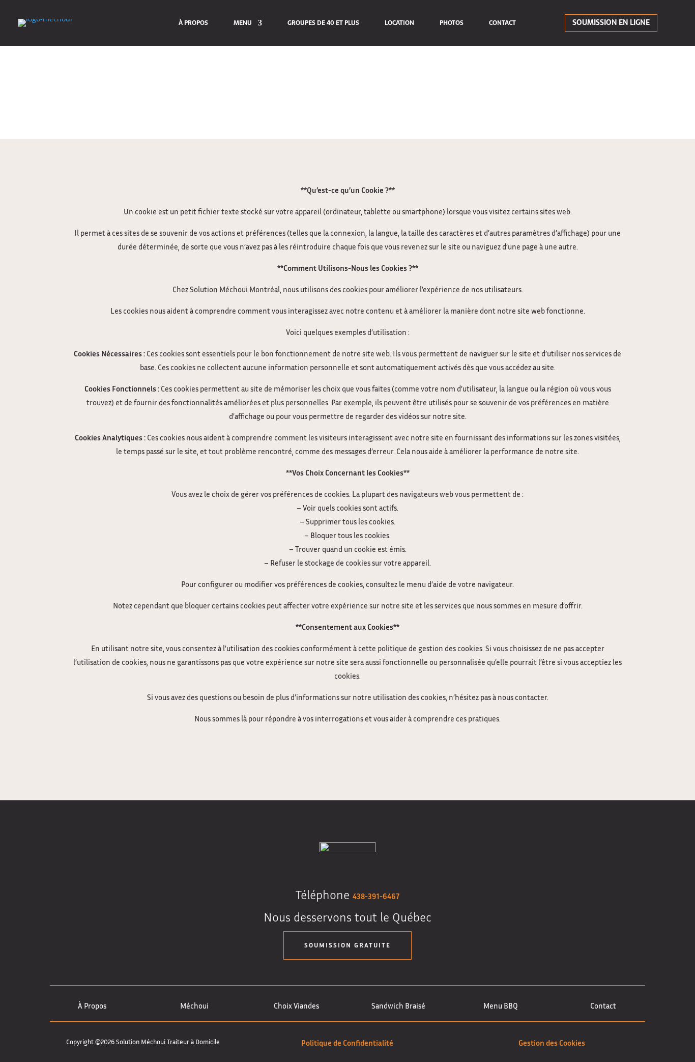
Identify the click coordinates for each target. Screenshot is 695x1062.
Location (399, 23)
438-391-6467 (376, 896)
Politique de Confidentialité (347, 1042)
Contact (502, 23)
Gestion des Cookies (551, 1042)
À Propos (193, 23)
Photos (452, 23)
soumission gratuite (347, 945)
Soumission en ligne (611, 22)
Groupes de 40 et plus (323, 23)
